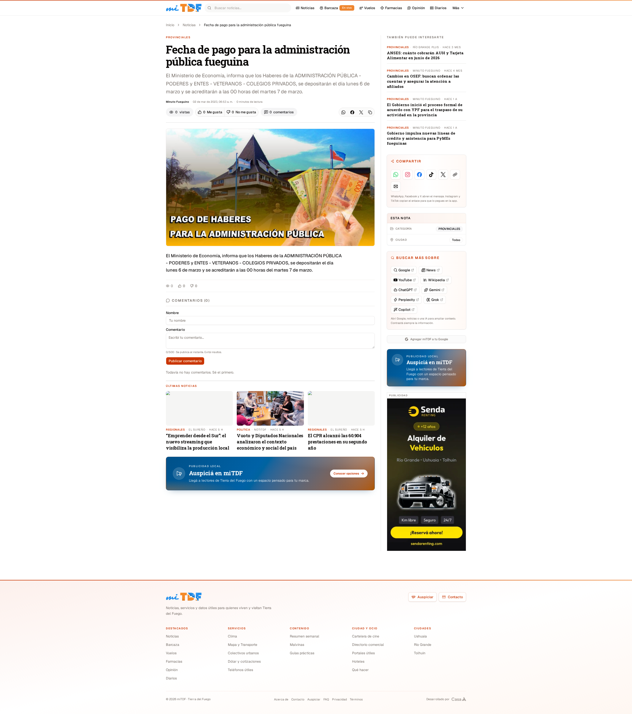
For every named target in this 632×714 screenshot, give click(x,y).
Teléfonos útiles (240, 670)
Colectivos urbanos (243, 653)
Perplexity (406, 300)
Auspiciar (425, 597)
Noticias (189, 25)
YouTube (405, 280)
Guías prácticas (302, 653)
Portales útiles (363, 653)
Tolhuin (419, 653)
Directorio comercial (368, 644)
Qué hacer (360, 670)
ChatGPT (405, 290)
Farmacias (174, 661)
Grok (435, 300)
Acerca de (281, 699)
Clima (232, 636)
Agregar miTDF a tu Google (429, 339)
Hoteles (358, 661)
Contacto (455, 597)
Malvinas (297, 644)
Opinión (172, 670)
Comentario (175, 329)
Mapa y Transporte (242, 644)
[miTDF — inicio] (183, 596)
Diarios (171, 678)
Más (456, 8)
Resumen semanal (304, 636)
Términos (356, 699)
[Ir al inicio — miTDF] (183, 7)
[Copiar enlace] (370, 112)
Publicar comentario (185, 361)
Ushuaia (420, 636)
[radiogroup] (226, 112)
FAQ (326, 699)
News (431, 270)
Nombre (172, 313)
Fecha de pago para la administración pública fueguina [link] (247, 25)
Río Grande (422, 644)
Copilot (404, 309)
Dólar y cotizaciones (244, 661)
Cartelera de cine (365, 636)
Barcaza (172, 644)
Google (404, 270)
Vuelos (171, 653)
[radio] (210, 112)
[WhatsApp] (343, 112)
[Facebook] (352, 112)
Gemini (434, 290)
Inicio (170, 25)
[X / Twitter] (361, 112)
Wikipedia (436, 280)
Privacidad (339, 699)
